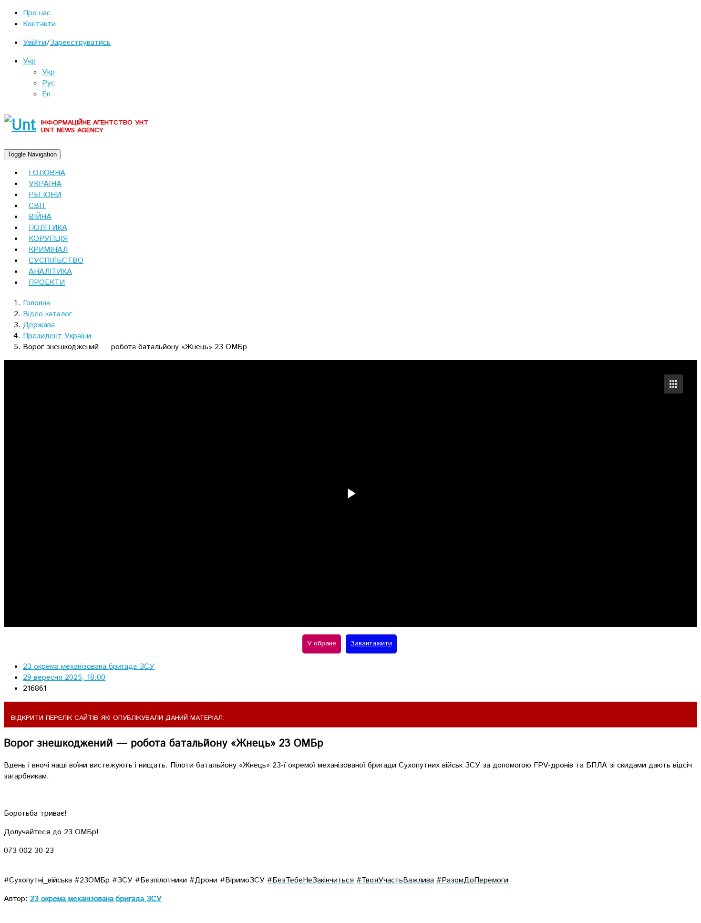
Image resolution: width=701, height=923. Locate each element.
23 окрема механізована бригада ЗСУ (89, 666)
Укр (29, 61)
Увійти (34, 42)
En (46, 94)
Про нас (37, 13)
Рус (48, 83)
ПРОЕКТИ (47, 282)
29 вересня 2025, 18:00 (64, 677)
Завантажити (371, 643)
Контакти (39, 24)
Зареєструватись (80, 42)
